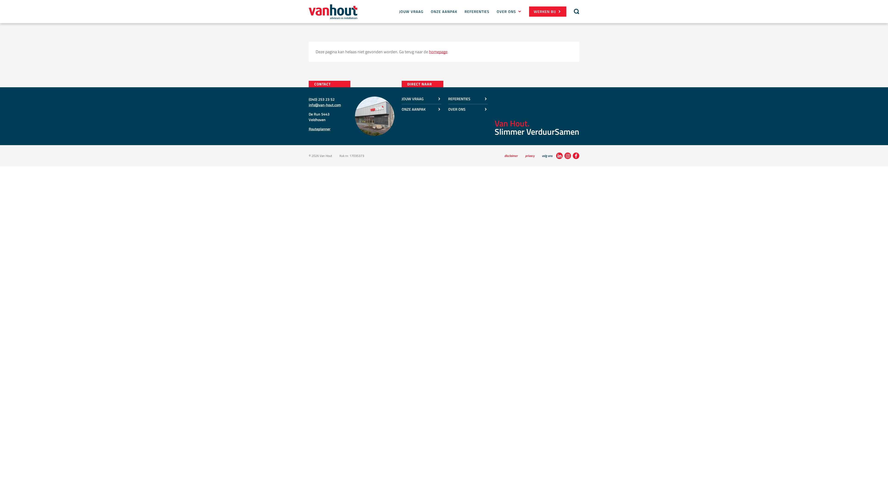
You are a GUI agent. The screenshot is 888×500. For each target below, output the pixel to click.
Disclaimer (511, 155)
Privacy (529, 155)
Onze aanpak (444, 11)
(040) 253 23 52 (322, 99)
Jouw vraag (411, 11)
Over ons (506, 11)
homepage (438, 52)
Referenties (477, 11)
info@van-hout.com (325, 105)
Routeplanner (319, 129)
